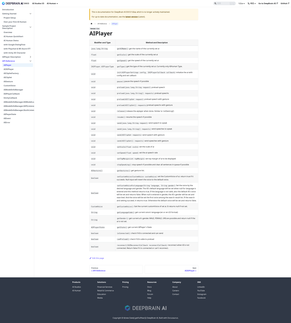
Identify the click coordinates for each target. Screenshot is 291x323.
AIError (7, 122)
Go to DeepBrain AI (267, 3)
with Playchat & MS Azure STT (17, 48)
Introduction (8, 9)
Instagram (201, 294)
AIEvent (7, 118)
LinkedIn (201, 287)
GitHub (284, 3)
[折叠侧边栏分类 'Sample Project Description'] (30, 27)
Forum (150, 294)
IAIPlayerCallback (12, 94)
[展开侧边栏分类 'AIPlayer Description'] (30, 57)
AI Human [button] (51, 3)
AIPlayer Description (11, 57)
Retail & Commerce (105, 290)
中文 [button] (252, 3)
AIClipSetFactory (11, 73)
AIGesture (8, 81)
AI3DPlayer (9, 69)
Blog (149, 290)
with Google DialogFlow (14, 44)
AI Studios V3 (38, 3)
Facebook (201, 298)
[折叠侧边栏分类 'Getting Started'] (30, 13)
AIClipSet (8, 77)
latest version (131, 16)
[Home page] (91, 23)
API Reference (8, 61)
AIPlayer (7, 65)
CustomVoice (9, 85)
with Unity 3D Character (15, 53)
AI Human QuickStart (13, 36)
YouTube (201, 290)
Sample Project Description (9, 27)
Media (100, 298)
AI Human (76, 290)
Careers (175, 290)
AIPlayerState (10, 114)
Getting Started (9, 13)
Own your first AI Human (15, 22)
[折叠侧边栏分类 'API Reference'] (30, 61)
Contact (175, 294)
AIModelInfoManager (13, 89)
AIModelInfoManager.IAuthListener (18, 110)
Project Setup (10, 18)
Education (101, 294)
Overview (8, 32)
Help (149, 298)
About (175, 287)
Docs (149, 287)
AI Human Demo (11, 40)
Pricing (125, 287)
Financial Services (104, 287)
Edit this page (98, 258)
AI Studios (76, 287)
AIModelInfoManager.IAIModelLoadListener (18, 102)
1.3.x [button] (241, 3)
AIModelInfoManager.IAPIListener (18, 106)
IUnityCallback (10, 98)
